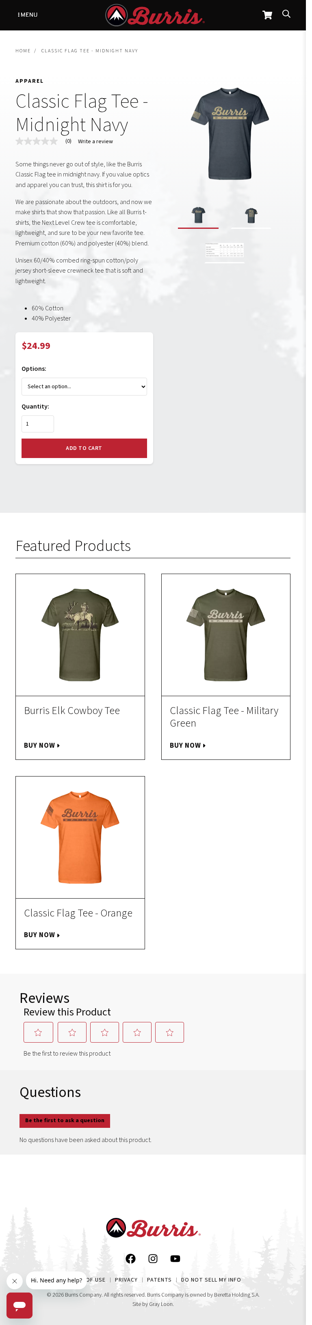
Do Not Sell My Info (211, 1280)
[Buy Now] (80, 635)
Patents (159, 1280)
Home (23, 50)
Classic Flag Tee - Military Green (224, 716)
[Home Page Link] (153, 1229)
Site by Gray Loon (152, 1304)
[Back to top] (286, 1236)
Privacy (126, 1280)
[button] (198, 216)
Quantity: (35, 406)
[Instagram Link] (153, 1260)
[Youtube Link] (175, 1260)
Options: (34, 368)
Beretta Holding (232, 1295)
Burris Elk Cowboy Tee (72, 710)
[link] (46, 141)
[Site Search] (286, 15)
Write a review (95, 141)
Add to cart (84, 448)
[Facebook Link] (131, 1260)
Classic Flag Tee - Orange (78, 913)
